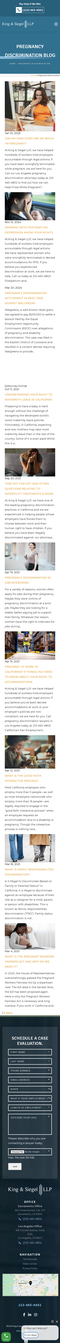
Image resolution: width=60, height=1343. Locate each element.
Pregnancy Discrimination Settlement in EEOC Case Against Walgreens (26, 298)
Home (13, 63)
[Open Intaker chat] (26, 1341)
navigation (30, 1254)
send (15, 1166)
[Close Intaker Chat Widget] (57, 1321)
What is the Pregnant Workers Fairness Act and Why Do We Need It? (29, 961)
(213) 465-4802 (32, 1219)
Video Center (30, 1263)
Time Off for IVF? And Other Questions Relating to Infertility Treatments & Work (29, 488)
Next (9, 1013)
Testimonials (30, 1259)
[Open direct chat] (52, 1321)
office (30, 1202)
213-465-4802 (30, 1305)
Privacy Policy (30, 1268)
